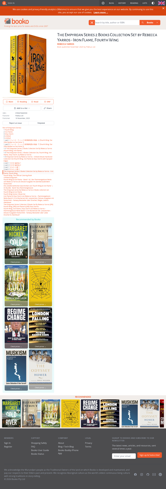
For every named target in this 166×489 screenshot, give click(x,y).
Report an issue (15, 123)
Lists (145, 3)
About (61, 443)
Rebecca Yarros (65, 44)
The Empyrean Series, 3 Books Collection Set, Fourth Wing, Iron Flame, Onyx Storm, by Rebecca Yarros (28, 154)
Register (8, 446)
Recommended (83, 396)
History (122, 3)
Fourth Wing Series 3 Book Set (14, 194)
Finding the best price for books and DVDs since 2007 (26, 26)
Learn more (101, 12)
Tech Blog (69, 446)
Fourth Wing (9, 130)
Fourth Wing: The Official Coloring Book (18, 175)
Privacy (88, 443)
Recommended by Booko (28, 219)
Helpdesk (41, 123)
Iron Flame (9, 132)
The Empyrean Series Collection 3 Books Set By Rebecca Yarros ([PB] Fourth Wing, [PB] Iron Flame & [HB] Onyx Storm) (28, 205)
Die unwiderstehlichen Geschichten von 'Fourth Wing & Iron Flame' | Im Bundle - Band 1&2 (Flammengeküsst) (28, 187)
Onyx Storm (9, 134)
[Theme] (153, 3)
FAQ (33, 446)
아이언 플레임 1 (15, 163)
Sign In (11, 3)
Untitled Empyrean (10, 177)
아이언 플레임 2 (15, 165)
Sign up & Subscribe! (150, 455)
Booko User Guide (40, 450)
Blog (111, 3)
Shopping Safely (39, 443)
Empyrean (11, 128)
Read (36, 101)
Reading (134, 3)
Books (150, 22)
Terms (88, 446)
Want (11, 101)
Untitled (8, 136)
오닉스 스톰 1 (14, 167)
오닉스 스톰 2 (14, 169)
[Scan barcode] (92, 22)
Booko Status (37, 453)
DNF (48, 101)
